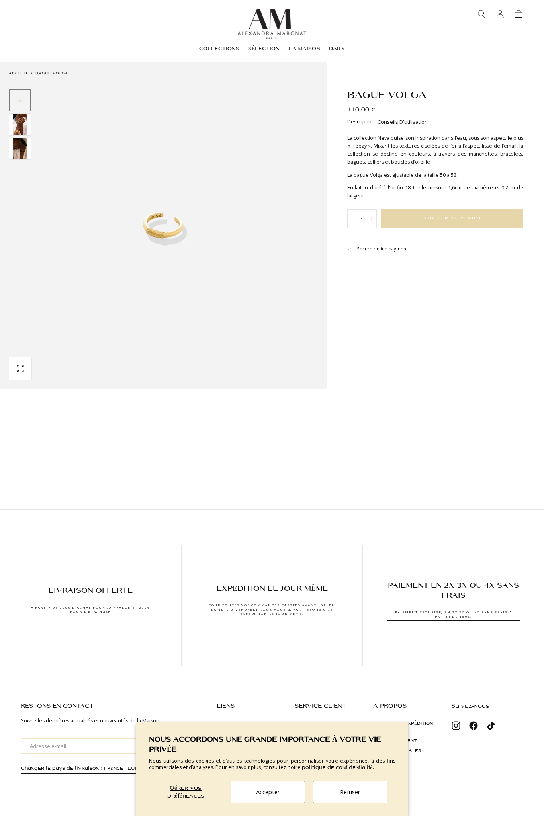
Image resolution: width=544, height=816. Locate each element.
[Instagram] (456, 725)
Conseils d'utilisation (403, 122)
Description (361, 122)
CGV (378, 760)
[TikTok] (491, 725)
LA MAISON (304, 48)
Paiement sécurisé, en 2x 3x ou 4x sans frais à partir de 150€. (453, 614)
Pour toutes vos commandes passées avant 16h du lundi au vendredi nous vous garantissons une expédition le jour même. (272, 609)
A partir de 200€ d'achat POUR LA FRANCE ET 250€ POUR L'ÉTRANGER (90, 609)
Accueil (19, 73)
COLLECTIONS (219, 48)
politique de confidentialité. (338, 767)
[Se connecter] (500, 14)
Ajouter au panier (452, 218)
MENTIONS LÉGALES (397, 750)
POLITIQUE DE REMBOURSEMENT (395, 737)
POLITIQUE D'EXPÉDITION (403, 723)
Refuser (350, 792)
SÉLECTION (264, 48)
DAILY (337, 48)
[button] (481, 14)
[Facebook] (473, 725)
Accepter (268, 792)
